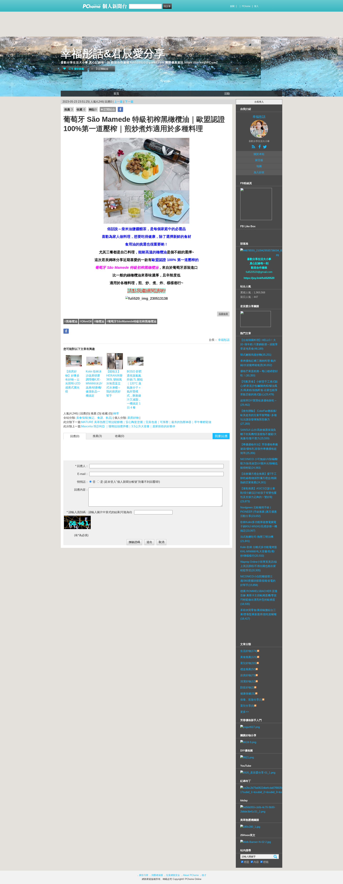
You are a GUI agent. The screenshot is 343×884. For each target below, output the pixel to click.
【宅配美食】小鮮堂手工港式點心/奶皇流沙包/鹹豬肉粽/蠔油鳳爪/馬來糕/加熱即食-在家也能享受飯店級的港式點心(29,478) (259, 388)
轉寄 (116, 413)
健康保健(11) (247, 693)
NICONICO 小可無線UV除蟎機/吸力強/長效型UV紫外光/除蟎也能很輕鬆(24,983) (259, 463)
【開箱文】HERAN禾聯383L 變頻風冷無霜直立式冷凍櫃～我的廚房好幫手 (114, 383)
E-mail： (82, 473)
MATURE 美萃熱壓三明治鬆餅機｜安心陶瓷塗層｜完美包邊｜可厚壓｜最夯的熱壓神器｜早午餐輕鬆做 (146, 422)
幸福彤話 (223, 339)
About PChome (191, 875)
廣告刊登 (143, 875)
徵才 (204, 875)
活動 (227, 93)
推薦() (97, 436)
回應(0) (74, 436)
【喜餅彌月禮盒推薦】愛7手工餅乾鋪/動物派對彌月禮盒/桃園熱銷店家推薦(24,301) (258, 478)
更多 (244, 711)
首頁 (116, 93)
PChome (246, 6)
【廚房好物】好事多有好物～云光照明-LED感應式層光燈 (72, 381)
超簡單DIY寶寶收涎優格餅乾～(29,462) (258, 402)
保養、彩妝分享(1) (251, 699)
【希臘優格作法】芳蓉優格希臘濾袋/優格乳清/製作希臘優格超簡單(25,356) (259, 449)
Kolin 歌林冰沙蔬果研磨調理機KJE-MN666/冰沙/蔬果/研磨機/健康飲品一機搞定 (94, 383)
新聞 (232, 6)
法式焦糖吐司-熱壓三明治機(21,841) (256, 538)
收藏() (119, 436)
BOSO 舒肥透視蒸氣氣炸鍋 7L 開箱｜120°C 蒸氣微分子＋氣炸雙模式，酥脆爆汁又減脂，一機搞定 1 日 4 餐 (135, 389)
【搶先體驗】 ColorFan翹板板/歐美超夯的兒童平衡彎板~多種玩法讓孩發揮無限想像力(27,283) (258, 417)
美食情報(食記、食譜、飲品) (94, 417)
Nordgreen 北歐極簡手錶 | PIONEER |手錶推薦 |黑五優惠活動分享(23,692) (258, 511)
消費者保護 (157, 875)
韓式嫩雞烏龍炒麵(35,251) (255, 354)
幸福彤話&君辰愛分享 (113, 54)
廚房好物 (133, 417)
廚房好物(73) (248, 675)
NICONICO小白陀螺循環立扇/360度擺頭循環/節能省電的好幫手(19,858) (257, 580)
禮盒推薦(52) (248, 669)
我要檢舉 (223, 314)
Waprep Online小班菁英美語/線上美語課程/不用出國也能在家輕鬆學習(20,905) (258, 566)
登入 (256, 6)
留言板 (259, 160)
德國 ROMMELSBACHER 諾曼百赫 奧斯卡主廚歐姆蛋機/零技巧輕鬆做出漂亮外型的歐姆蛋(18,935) (258, 597)
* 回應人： (81, 466)
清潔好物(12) (248, 681)
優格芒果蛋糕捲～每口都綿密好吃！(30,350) (259, 373)
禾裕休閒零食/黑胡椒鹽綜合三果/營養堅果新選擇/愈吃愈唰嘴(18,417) (258, 614)
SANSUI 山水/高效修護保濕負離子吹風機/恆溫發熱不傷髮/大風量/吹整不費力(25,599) (258, 434)
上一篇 (118, 101)
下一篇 (129, 101)
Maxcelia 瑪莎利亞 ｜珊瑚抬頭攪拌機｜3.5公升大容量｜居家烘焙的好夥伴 (128, 426)
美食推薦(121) (248, 657)
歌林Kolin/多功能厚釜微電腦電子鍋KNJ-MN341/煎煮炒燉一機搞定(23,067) (258, 526)
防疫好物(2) (247, 687)
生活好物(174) (248, 650)
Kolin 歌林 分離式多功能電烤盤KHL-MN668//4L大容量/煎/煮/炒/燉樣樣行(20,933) (258, 551)
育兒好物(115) (248, 663)
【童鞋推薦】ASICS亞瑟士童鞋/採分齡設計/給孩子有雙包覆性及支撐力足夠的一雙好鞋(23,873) (258, 495)
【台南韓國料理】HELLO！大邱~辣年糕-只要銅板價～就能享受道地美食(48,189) (259, 344)
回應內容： (81, 489)
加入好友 (259, 172)
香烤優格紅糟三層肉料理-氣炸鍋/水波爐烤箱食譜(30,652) (258, 363)
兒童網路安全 (173, 875)
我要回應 (221, 436)
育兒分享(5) (247, 705)
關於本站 (259, 154)
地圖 (259, 166)
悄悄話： (82, 481)
